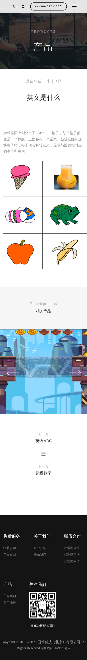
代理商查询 (72, 554)
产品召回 (9, 554)
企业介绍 (40, 548)
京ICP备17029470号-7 (55, 648)
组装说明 (9, 548)
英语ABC (43, 441)
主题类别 (9, 596)
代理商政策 (72, 548)
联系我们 (40, 554)
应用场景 (9, 602)
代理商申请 (72, 561)
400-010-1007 (50, 6)
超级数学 (43, 473)
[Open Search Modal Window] (23, 6)
